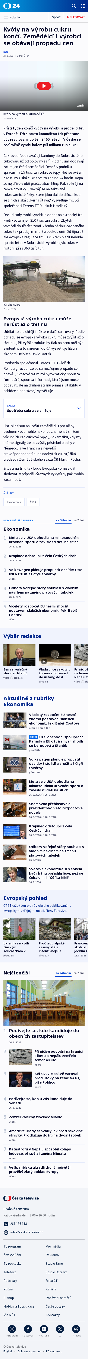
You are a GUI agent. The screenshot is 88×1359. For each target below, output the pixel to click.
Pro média (53, 1246)
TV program (12, 1246)
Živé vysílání (12, 1255)
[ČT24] (11, 6)
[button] (44, 86)
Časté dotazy (55, 1306)
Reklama (52, 1255)
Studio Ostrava (56, 1272)
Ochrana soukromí (29, 1351)
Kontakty (53, 1315)
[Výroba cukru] (44, 279)
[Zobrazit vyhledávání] (74, 6)
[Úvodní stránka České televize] (21, 1197)
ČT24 (33, 502)
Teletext (9, 1272)
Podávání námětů (58, 1298)
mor (5, 51)
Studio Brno (54, 1263)
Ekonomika (14, 502)
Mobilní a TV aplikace (18, 1306)
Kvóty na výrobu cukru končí (21, 114)
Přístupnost (54, 1351)
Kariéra (51, 1289)
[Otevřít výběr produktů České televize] (83, 6)
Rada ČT (52, 1280)
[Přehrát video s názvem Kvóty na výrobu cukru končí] (44, 86)
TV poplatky (12, 1263)
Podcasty (10, 1280)
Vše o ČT (9, 1315)
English (8, 1351)
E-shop (8, 1298)
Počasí (8, 1289)
